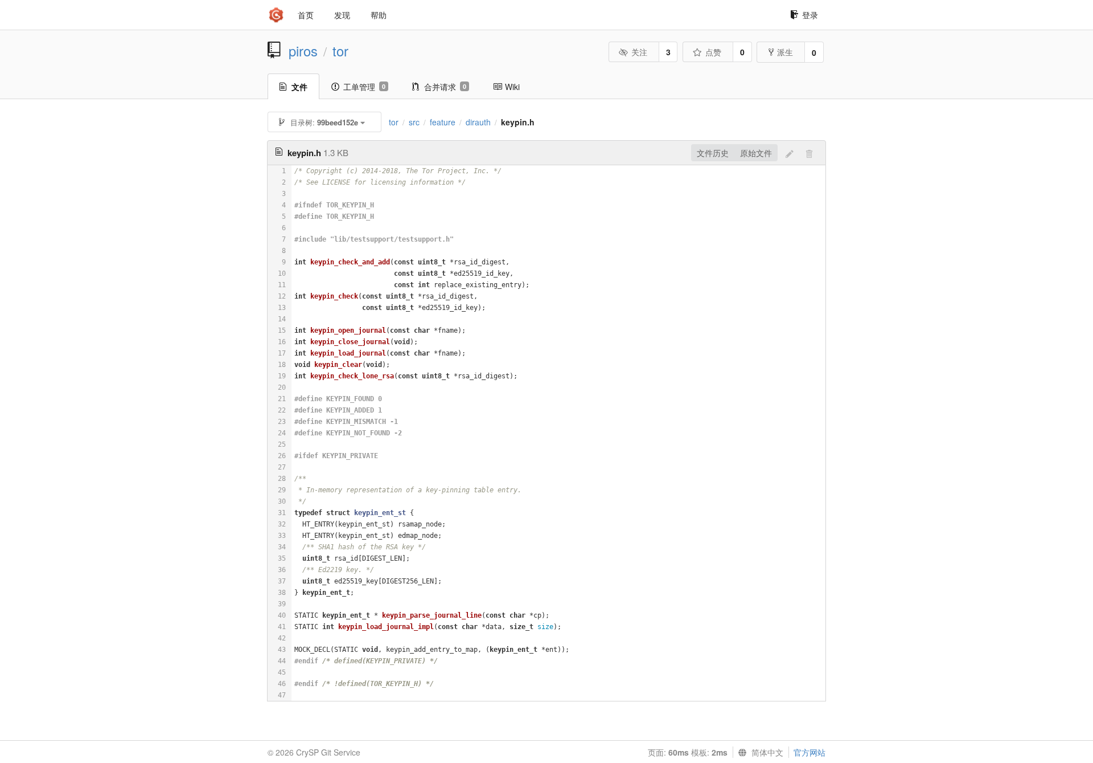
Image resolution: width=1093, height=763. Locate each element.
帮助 (379, 15)
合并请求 (445, 86)
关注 (639, 52)
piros (303, 50)
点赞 (713, 52)
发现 (342, 15)
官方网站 (809, 752)
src (414, 122)
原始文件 (756, 152)
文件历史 (713, 152)
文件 (299, 86)
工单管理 (364, 86)
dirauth (478, 122)
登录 (810, 15)
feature (442, 122)
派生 (785, 52)
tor (340, 50)
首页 (306, 15)
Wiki (512, 86)
